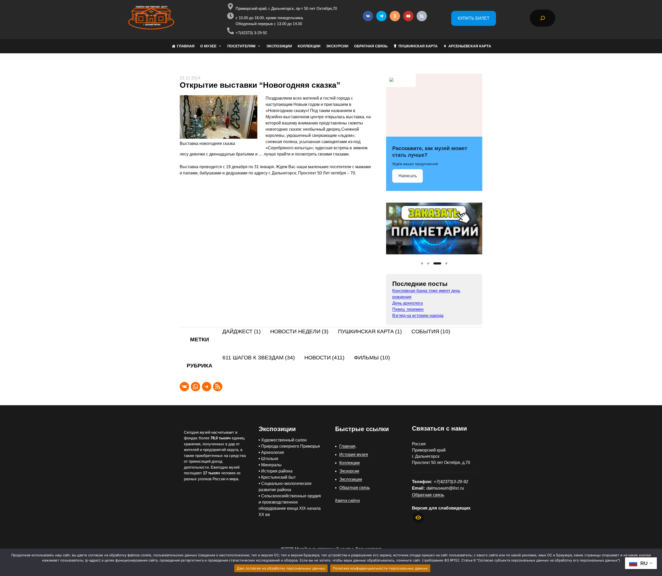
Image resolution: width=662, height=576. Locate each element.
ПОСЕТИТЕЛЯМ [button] (241, 46)
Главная (347, 446)
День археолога (407, 303)
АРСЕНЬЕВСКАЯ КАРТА (469, 46)
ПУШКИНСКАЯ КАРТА (418, 46)
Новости (324, 357)
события (430, 331)
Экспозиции (350, 479)
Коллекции (349, 463)
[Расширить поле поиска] (542, 18)
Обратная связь (354, 487)
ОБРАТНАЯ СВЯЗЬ (371, 46)
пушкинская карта (370, 331)
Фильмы (372, 357)
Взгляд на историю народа (417, 315)
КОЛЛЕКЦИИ (309, 46)
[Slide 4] (446, 263)
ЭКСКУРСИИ (337, 46)
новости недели (299, 331)
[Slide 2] (428, 263)
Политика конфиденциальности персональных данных (380, 568)
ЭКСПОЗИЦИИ (279, 46)
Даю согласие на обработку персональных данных (281, 568)
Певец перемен (408, 309)
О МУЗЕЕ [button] (208, 46)
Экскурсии (349, 471)
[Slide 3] (437, 263)
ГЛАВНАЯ (185, 46)
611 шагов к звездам (258, 357)
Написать (407, 176)
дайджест (241, 331)
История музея (353, 454)
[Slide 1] (422, 263)
